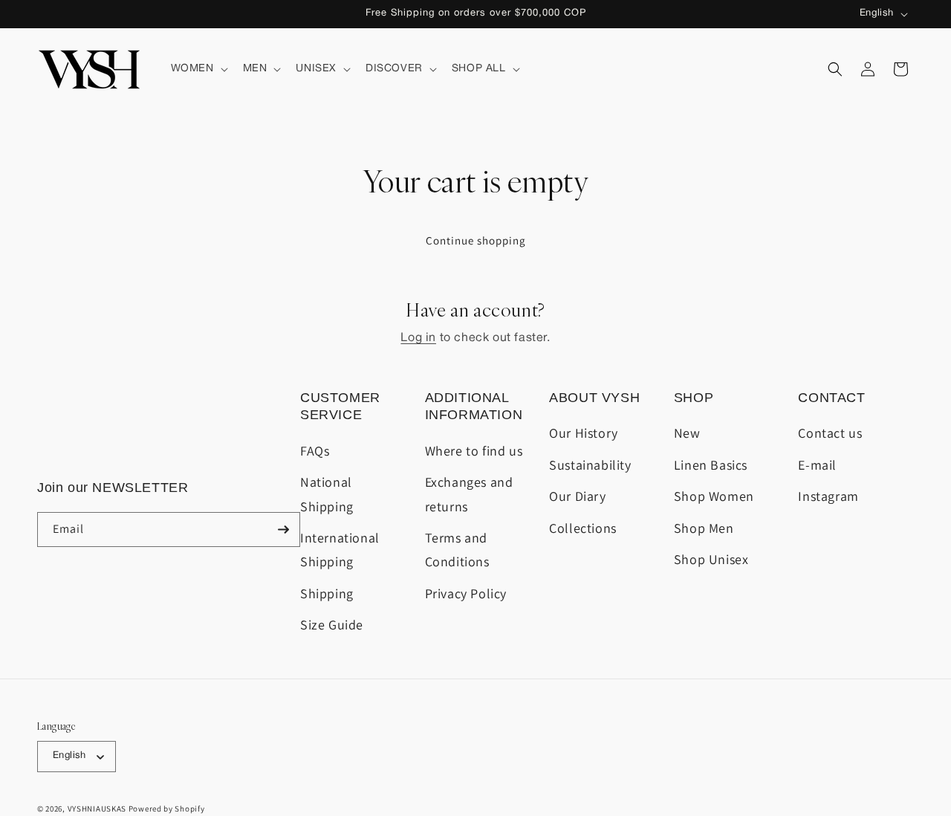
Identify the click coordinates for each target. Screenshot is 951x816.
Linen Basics (710, 464)
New (687, 432)
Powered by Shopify (167, 808)
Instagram (828, 496)
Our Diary (577, 496)
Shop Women (714, 496)
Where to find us (474, 450)
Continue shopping (476, 240)
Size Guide (331, 624)
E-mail (817, 464)
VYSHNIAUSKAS (97, 808)
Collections (583, 528)
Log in (418, 338)
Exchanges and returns (469, 493)
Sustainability (590, 464)
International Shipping (340, 549)
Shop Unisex (711, 559)
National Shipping (327, 493)
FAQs (314, 450)
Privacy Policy (466, 593)
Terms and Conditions (457, 549)
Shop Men (704, 528)
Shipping (327, 593)
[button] (198, 69)
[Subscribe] (283, 529)
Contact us (830, 432)
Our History (583, 432)
